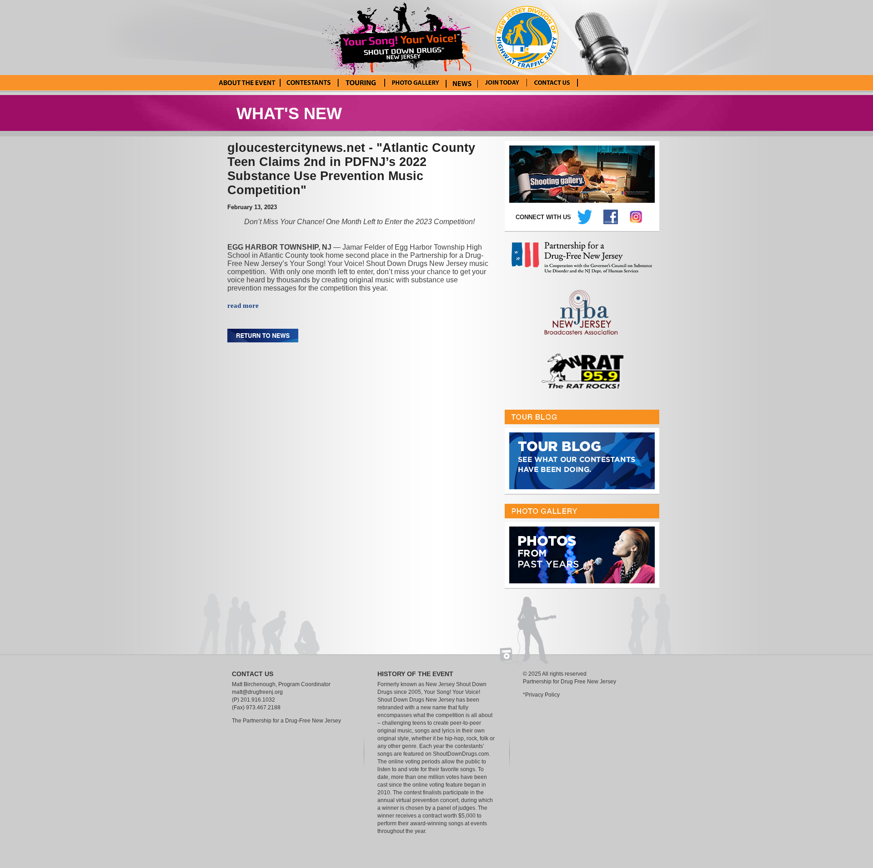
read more (243, 305)
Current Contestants (308, 82)
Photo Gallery (415, 82)
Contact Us (552, 82)
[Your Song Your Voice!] (402, 36)
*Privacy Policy (541, 695)
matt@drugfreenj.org (257, 692)
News (462, 82)
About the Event (247, 82)
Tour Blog (360, 82)
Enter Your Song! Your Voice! (502, 82)
